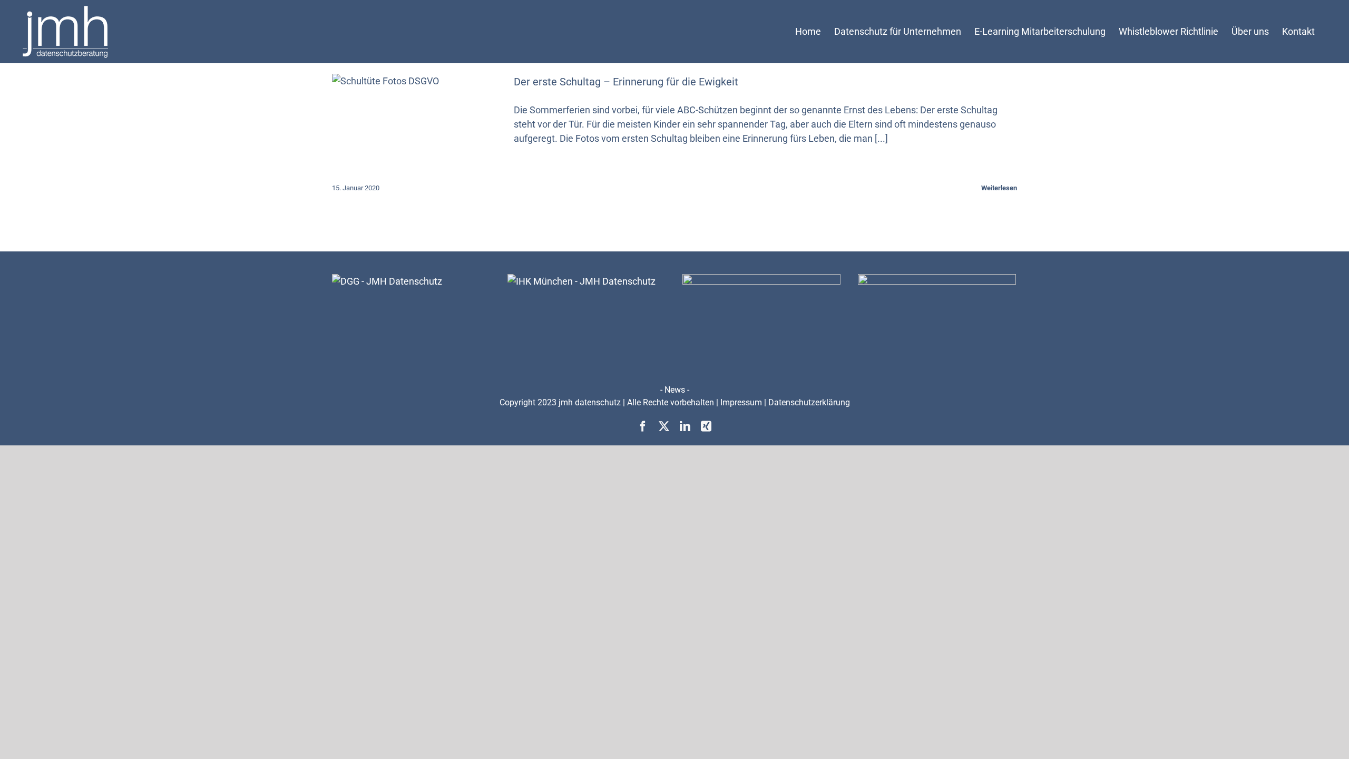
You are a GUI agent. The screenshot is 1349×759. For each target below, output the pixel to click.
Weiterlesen (999, 188)
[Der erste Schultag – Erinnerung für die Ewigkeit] (416, 127)
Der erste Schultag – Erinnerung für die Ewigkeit (626, 81)
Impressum (741, 402)
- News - (674, 390)
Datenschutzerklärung (809, 402)
